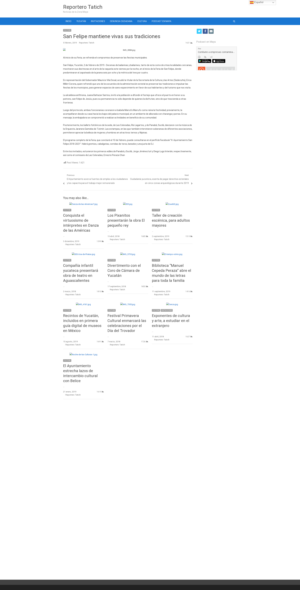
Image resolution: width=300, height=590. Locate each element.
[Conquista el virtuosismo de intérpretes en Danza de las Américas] (83, 204)
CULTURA (142, 21)
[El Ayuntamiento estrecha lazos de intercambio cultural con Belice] (83, 354)
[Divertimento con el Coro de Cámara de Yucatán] (127, 254)
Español (258, 2)
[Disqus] (127, 447)
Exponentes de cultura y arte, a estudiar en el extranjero (171, 321)
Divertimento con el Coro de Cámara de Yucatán (124, 270)
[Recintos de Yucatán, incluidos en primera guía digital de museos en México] (83, 304)
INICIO (68, 21)
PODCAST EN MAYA (161, 21)
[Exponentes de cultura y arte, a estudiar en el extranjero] (172, 304)
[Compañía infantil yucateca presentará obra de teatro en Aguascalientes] (83, 254)
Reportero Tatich (82, 7)
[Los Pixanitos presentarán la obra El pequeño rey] (127, 204)
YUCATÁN (81, 21)
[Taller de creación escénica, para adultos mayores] (172, 204)
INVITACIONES (98, 21)
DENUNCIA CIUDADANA (121, 21)
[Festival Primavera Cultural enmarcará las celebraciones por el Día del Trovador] (127, 304)
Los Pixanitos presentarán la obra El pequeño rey (126, 220)
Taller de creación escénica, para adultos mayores (171, 220)
